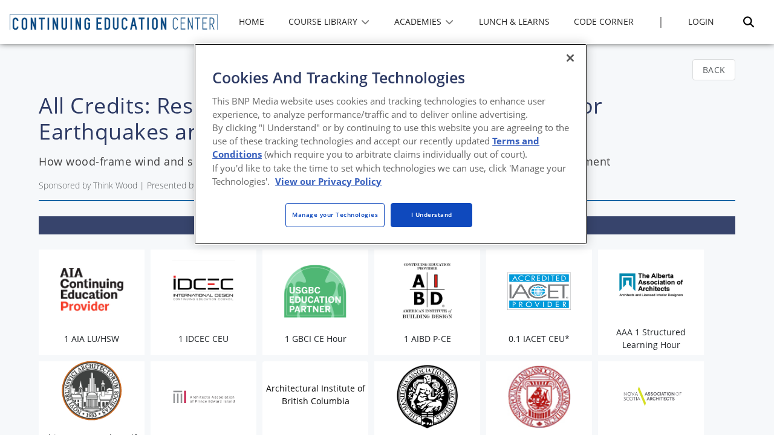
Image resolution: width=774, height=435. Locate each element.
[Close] (570, 58)
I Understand (431, 214)
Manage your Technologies (335, 214)
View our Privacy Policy (328, 181)
